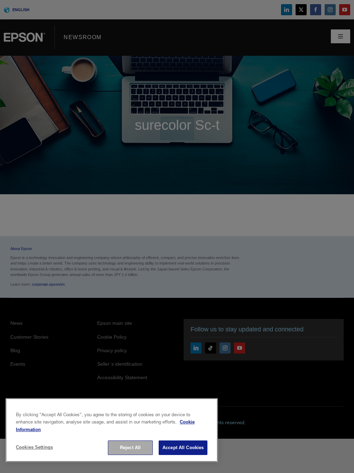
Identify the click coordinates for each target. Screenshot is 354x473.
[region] (112, 430)
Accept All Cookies (183, 447)
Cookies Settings (34, 447)
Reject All (130, 447)
